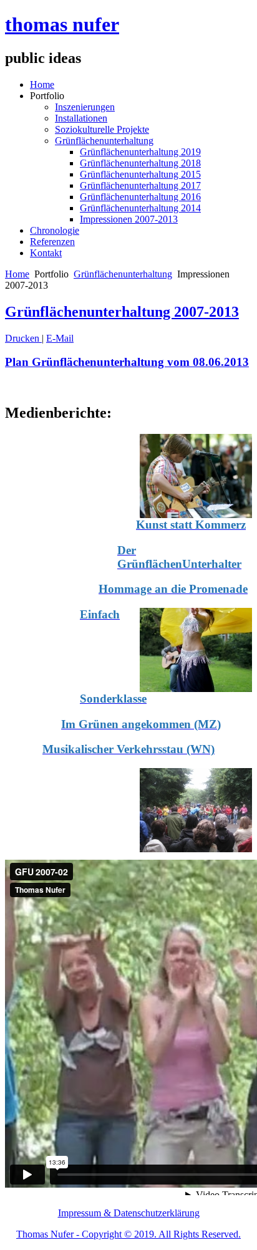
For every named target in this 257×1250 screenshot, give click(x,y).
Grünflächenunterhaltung (104, 140)
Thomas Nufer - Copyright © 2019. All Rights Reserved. (128, 1234)
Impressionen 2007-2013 (129, 219)
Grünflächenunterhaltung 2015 (140, 174)
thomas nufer (62, 24)
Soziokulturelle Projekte (102, 129)
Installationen (81, 118)
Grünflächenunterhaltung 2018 (140, 163)
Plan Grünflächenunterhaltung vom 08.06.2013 (127, 361)
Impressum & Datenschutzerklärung (129, 1213)
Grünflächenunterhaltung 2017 (140, 185)
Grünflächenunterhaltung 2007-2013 (122, 312)
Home (42, 84)
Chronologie (54, 230)
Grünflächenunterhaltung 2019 (140, 152)
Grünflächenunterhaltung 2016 (140, 196)
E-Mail (60, 338)
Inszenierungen (85, 107)
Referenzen (52, 241)
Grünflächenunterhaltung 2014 (140, 208)
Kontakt (46, 253)
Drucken (23, 338)
